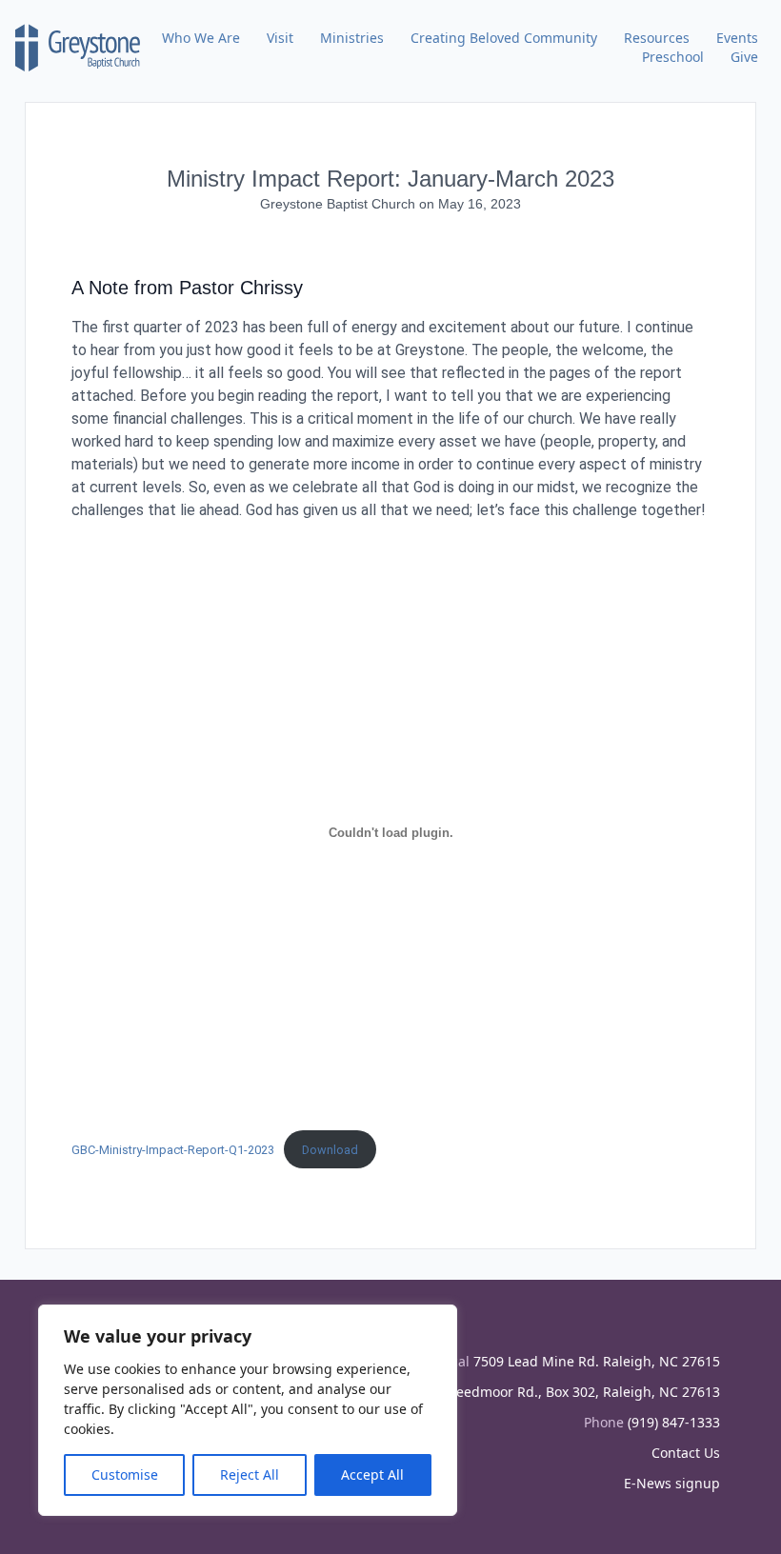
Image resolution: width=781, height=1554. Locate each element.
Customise (124, 1474)
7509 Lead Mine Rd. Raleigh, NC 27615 (596, 1361)
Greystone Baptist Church (339, 203)
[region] (247, 1410)
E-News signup (672, 1483)
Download (330, 1150)
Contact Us (685, 1453)
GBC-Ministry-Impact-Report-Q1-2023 (172, 1150)
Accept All (372, 1474)
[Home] (78, 47)
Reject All (249, 1474)
